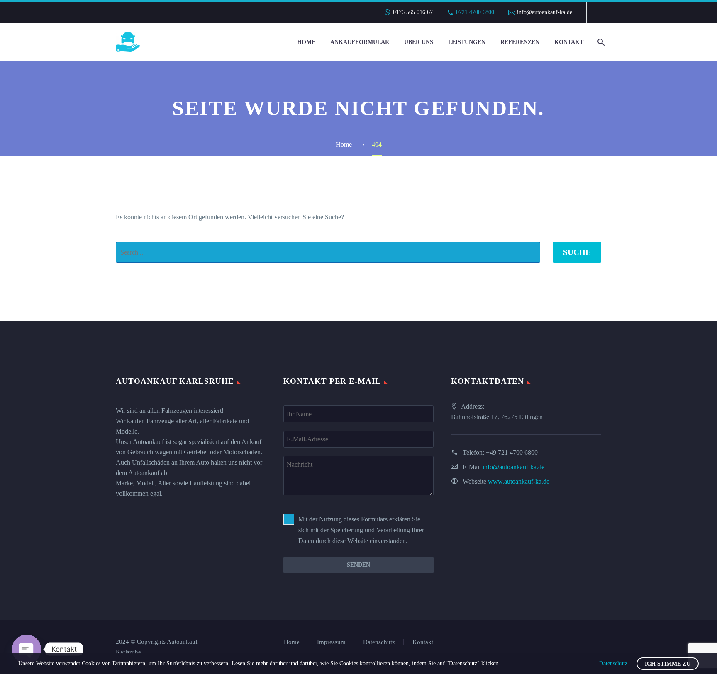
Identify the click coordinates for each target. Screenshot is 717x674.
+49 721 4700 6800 (512, 452)
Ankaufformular (359, 42)
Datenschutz (379, 642)
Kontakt (568, 42)
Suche (577, 252)
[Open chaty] (26, 649)
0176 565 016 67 (413, 12)
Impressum (331, 642)
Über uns (418, 42)
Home (306, 42)
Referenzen (519, 42)
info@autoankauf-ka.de (544, 12)
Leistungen (466, 42)
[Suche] (600, 42)
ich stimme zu (667, 664)
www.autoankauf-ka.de (518, 481)
